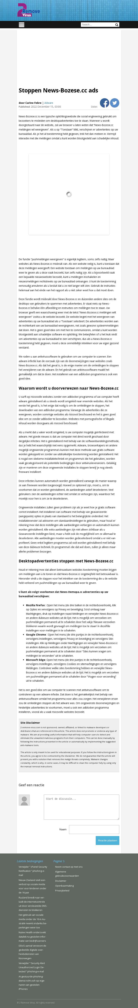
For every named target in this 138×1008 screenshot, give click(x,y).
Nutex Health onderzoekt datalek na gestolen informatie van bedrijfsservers (32, 936)
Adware (48, 103)
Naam (62, 829)
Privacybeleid (62, 890)
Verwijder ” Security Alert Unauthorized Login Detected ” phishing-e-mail (32, 967)
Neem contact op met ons (69, 866)
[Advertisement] (69, 55)
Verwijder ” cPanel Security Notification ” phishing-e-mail (33, 871)
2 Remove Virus (28, 10)
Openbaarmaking (64, 885)
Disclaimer (60, 880)
